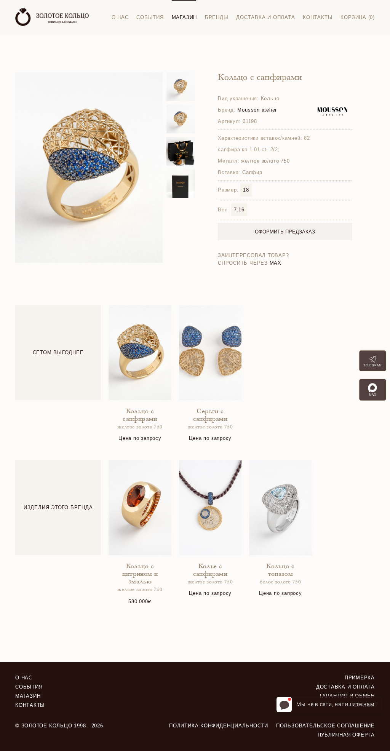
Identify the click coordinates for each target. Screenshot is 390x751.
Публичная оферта (346, 735)
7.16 (239, 210)
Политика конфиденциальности (218, 726)
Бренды (217, 17)
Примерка (360, 678)
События (149, 17)
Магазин (184, 17)
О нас (120, 17)
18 (246, 190)
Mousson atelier (257, 110)
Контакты (317, 17)
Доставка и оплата (265, 17)
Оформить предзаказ (285, 232)
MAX (275, 263)
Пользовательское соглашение (325, 726)
